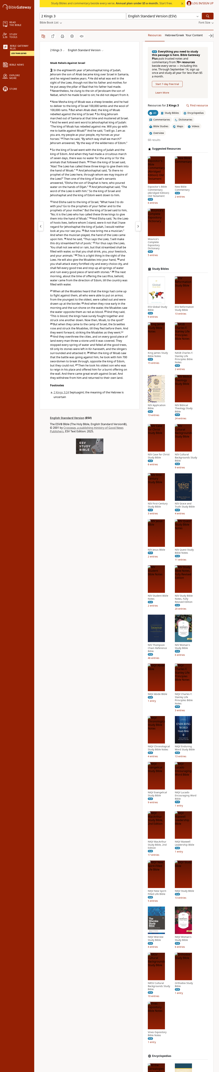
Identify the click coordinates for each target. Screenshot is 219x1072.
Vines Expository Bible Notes (157, 1034)
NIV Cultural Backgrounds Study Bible (186, 457)
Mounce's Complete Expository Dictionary (154, 244)
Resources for (163, 105)
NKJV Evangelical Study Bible (157, 794)
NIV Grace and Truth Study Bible (185, 505)
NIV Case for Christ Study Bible (159, 456)
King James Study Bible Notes (158, 354)
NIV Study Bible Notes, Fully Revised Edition (184, 599)
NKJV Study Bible (184, 890)
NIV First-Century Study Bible (158, 505)
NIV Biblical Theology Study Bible (183, 408)
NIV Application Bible (157, 407)
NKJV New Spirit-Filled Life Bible (157, 892)
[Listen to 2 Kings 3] (81, 36)
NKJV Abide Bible (157, 694)
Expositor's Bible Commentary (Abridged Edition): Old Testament (158, 191)
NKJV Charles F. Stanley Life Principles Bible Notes (184, 699)
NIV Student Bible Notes (158, 597)
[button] (199, 3)
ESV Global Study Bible (157, 309)
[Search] (208, 16)
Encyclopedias (161, 1056)
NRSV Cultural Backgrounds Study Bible (159, 986)
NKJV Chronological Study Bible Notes (159, 748)
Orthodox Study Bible (184, 985)
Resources (155, 35)
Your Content (194, 35)
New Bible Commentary (182, 188)
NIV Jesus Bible (156, 549)
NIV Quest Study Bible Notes (184, 551)
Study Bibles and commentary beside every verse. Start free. (111, 3)
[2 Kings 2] (40, 226)
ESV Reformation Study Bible (184, 309)
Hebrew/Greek (174, 35)
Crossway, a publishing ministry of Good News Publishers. (87, 429)
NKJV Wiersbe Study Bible (155, 938)
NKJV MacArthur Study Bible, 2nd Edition (157, 844)
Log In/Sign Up (203, 3)
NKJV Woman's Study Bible (183, 938)
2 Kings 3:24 (61, 392)
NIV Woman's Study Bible (182, 646)
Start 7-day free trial (167, 84)
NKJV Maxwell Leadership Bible (184, 843)
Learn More (162, 92)
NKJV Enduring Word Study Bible (185, 748)
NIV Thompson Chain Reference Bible (157, 648)
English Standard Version (67, 418)
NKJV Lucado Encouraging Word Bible (185, 795)
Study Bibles (160, 269)
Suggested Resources (166, 149)
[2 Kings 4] (138, 226)
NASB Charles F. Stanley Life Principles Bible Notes (184, 357)
